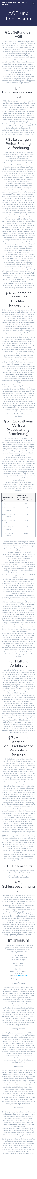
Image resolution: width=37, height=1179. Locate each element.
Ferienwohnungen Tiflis (14, 3)
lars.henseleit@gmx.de (21, 975)
